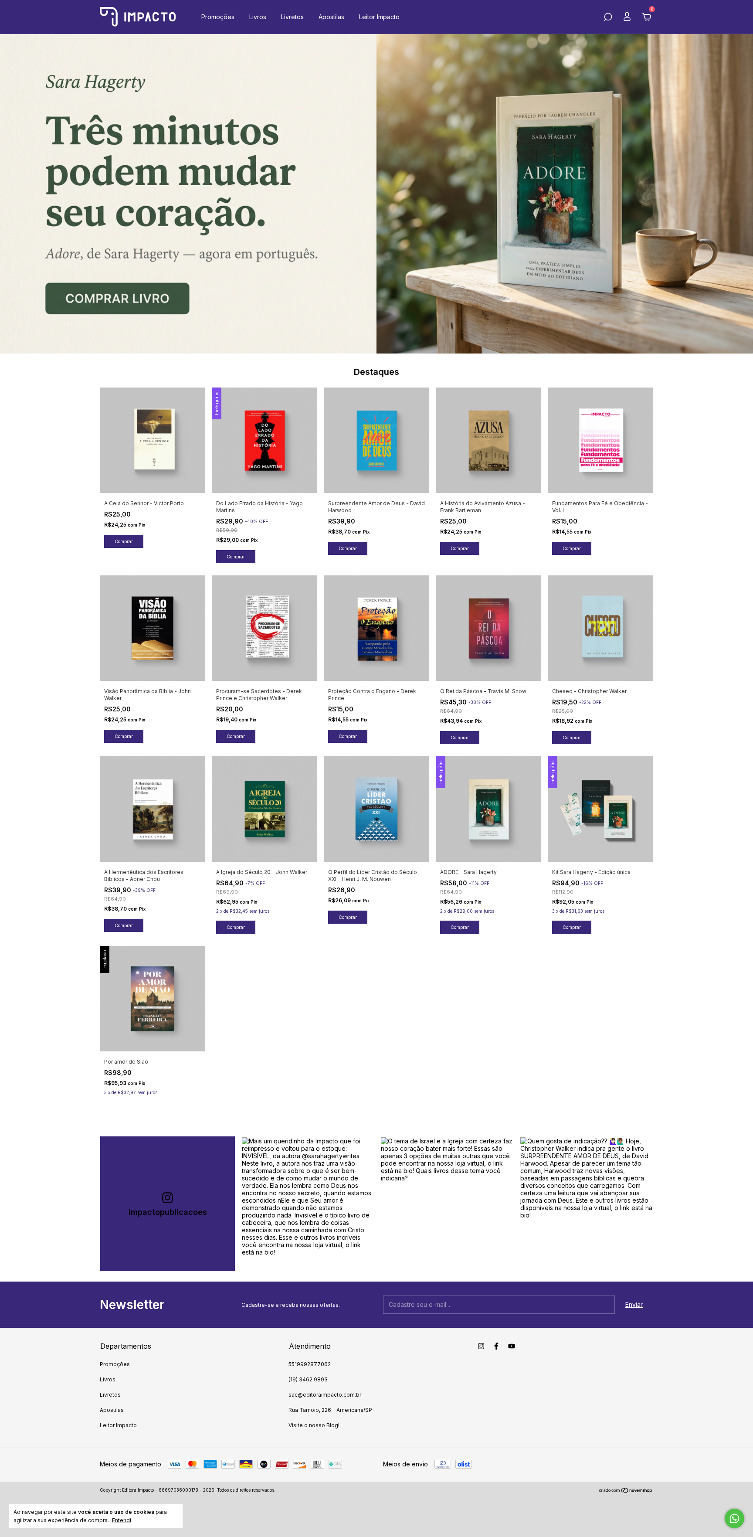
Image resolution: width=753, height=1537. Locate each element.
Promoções (217, 16)
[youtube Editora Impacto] (511, 1346)
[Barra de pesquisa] (607, 18)
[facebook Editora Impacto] (496, 1346)
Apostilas (331, 16)
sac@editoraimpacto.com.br (324, 1394)
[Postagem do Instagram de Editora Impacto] (308, 1203)
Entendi (121, 1520)
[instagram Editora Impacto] (481, 1346)
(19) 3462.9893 (308, 1379)
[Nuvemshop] (626, 1491)
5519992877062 (309, 1364)
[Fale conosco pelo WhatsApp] (734, 1518)
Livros (257, 16)
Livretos (292, 16)
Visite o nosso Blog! (313, 1425)
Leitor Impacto (379, 16)
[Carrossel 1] (376, 194)
